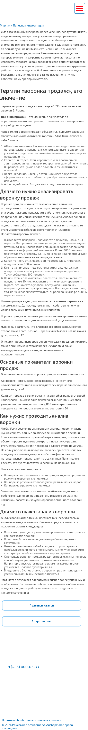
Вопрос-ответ (42, 621)
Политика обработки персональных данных (31, 720)
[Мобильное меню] (79, 8)
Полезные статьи (42, 605)
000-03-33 (44, 10)
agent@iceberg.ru (22, 676)
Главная (5, 25)
